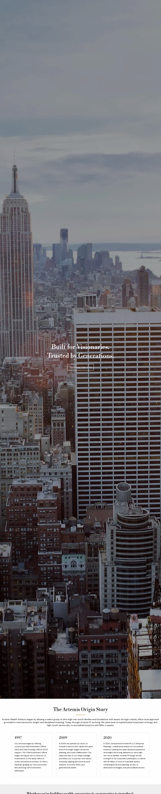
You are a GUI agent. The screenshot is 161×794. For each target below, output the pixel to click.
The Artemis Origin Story (80, 367)
